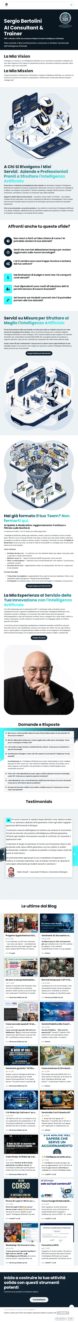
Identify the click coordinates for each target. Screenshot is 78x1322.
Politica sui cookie (62, 1313)
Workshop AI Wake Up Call (18, 997)
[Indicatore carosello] (31, 897)
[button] (71, 1307)
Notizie (47, 953)
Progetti (12, 953)
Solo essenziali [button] (60, 1319)
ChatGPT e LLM (50, 1174)
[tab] (39, 734)
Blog (52, 906)
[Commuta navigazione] (71, 5)
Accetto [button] (70, 1319)
